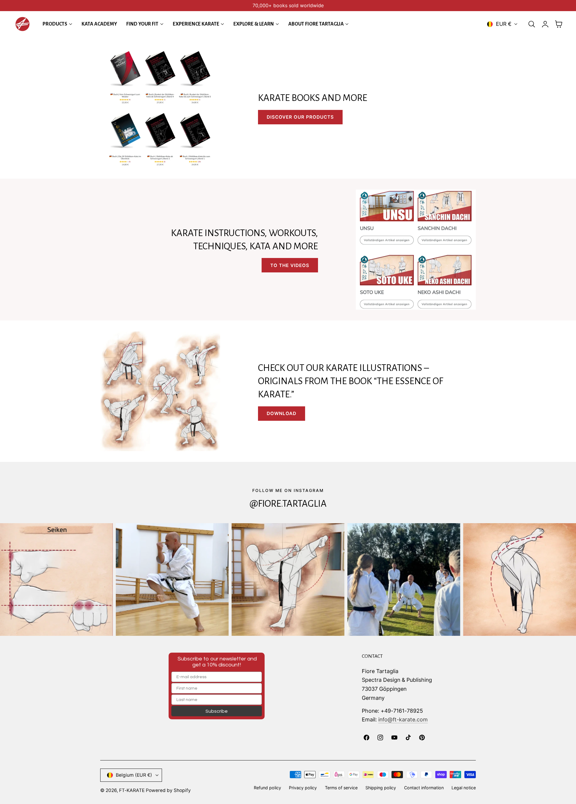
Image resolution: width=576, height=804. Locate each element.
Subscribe (217, 711)
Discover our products (300, 117)
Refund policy (267, 787)
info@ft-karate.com (403, 719)
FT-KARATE (132, 790)
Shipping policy (380, 787)
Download (281, 413)
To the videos (289, 265)
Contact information (424, 787)
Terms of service (341, 787)
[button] (532, 24)
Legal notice (464, 787)
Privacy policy (303, 787)
